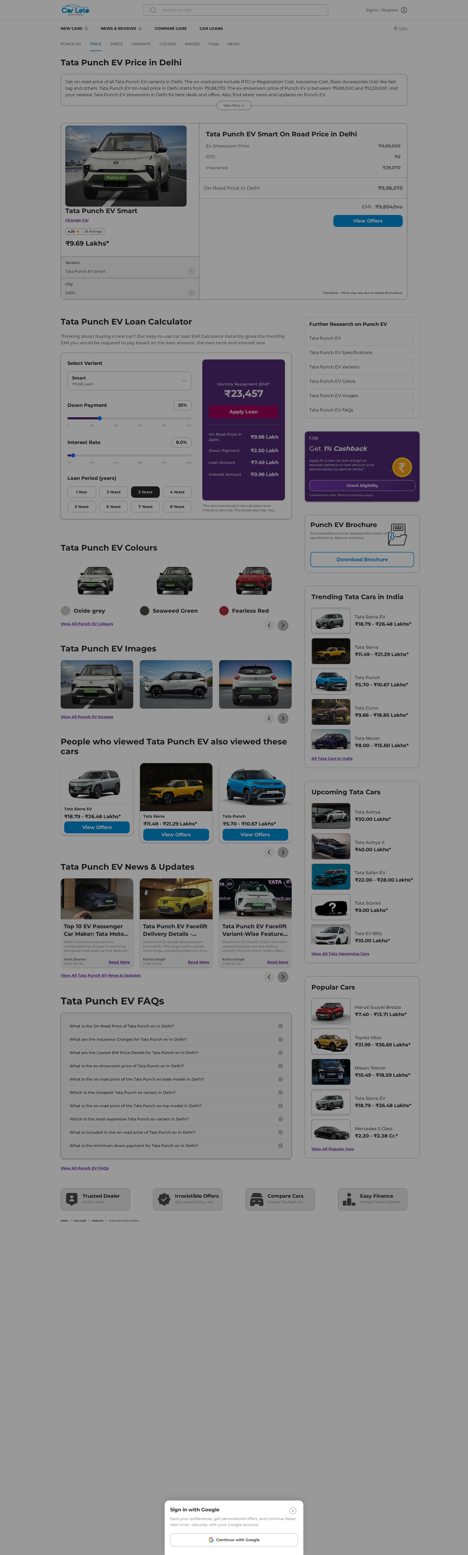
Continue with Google (238, 1539)
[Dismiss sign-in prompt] (234, 777)
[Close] (293, 1511)
